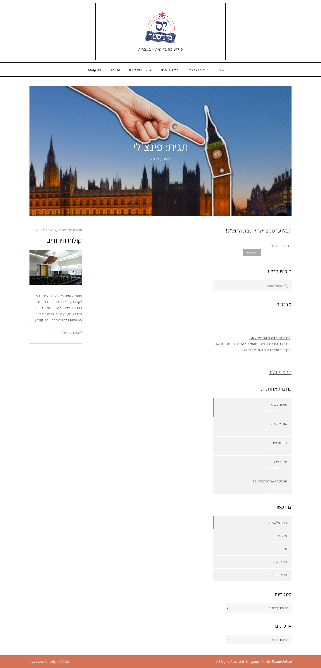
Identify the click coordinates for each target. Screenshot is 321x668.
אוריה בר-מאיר (42, 230)
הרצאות (115, 69)
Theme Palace (281, 661)
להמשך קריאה (72, 332)
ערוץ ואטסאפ (278, 575)
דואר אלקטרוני (277, 522)
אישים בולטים (170, 69)
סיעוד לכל (280, 462)
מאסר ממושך (278, 404)
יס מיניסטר (36, 661)
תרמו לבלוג (280, 371)
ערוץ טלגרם (279, 562)
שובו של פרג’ (278, 423)
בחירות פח (280, 443)
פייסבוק (282, 535)
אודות (220, 69)
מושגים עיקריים (197, 69)
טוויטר (283, 548)
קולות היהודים (64, 240)
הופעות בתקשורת (140, 69)
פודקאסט (94, 69)
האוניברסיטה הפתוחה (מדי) (268, 481)
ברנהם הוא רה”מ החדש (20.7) (269, 335)
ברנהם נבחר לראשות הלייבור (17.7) (266, 355)
